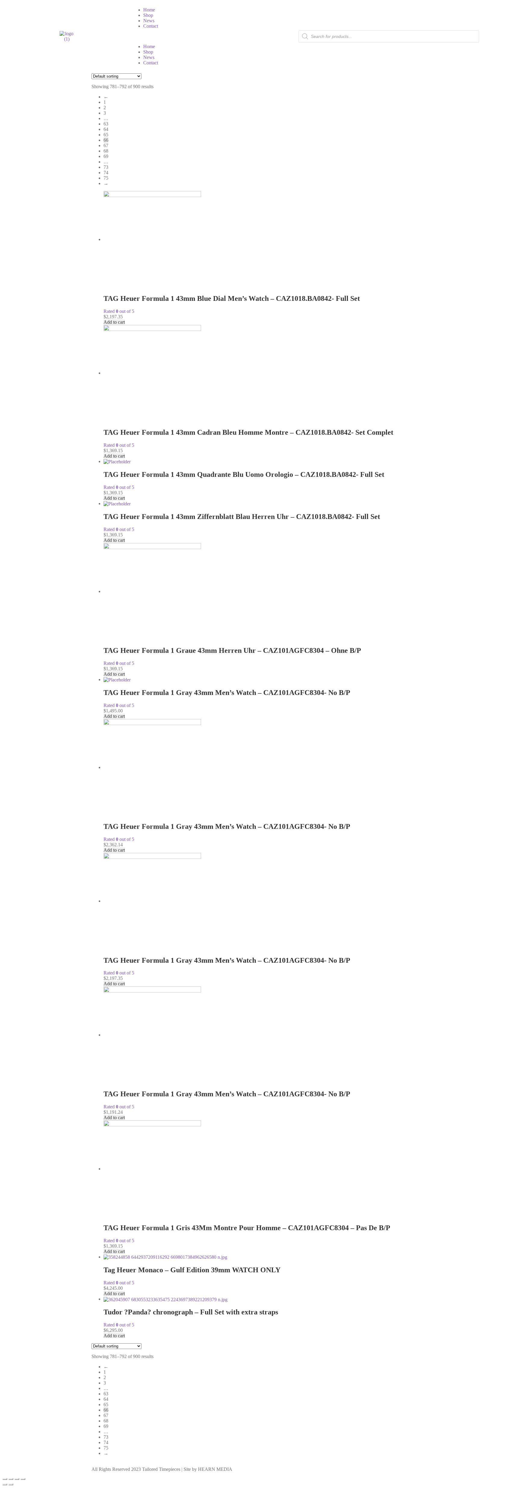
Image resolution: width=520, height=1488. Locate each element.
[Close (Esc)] (22, 1479)
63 (106, 123)
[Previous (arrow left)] (4, 1484)
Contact (150, 26)
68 (106, 150)
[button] (195, 36)
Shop (148, 15)
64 (106, 129)
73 (106, 167)
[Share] (16, 1479)
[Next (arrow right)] (10, 1484)
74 (106, 172)
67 (106, 145)
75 (106, 178)
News (148, 20)
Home (149, 9)
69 (106, 156)
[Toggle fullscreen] (10, 1479)
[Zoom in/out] (4, 1479)
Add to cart (114, 322)
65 (106, 134)
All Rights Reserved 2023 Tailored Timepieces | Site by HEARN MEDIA (161, 1469)
